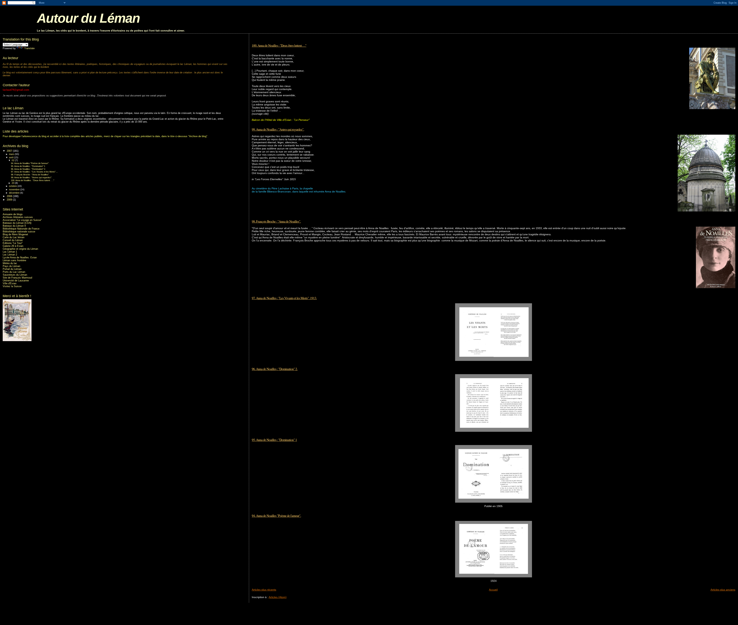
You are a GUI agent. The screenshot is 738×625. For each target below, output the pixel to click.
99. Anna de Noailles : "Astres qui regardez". (278, 129)
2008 (10, 196)
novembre (14, 189)
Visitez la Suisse (12, 286)
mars (12, 154)
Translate (29, 48)
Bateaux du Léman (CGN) (17, 222)
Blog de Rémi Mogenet (15, 234)
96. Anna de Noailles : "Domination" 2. (275, 369)
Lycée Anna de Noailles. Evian (20, 257)
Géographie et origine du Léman (20, 248)
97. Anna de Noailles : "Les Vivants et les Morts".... (34, 172)
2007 (10, 150)
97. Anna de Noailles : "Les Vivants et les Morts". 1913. (284, 298)
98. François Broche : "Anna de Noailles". (276, 221)
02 (13, 160)
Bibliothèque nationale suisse (19, 231)
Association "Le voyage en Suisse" (22, 220)
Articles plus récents (264, 589)
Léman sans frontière (14, 260)
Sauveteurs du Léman (15, 274)
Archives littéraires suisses (18, 217)
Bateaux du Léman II (14, 225)
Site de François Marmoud (17, 277)
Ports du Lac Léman (14, 271)
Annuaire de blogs (13, 214)
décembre (14, 192)
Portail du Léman (12, 269)
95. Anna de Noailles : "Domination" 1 (274, 440)
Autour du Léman (88, 18)
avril (11, 157)
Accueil (493, 589)
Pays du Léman (11, 266)
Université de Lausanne (16, 280)
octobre (13, 186)
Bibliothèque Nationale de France (21, 228)
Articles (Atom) (278, 597)
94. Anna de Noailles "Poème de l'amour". (276, 515)
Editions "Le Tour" (13, 243)
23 (13, 183)
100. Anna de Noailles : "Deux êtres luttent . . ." (279, 45)
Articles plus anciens (723, 589)
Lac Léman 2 (10, 254)
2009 (10, 199)
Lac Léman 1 (10, 251)
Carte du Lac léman (13, 237)
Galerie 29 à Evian (13, 246)
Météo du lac (10, 263)
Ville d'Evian (9, 283)
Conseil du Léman (13, 240)
